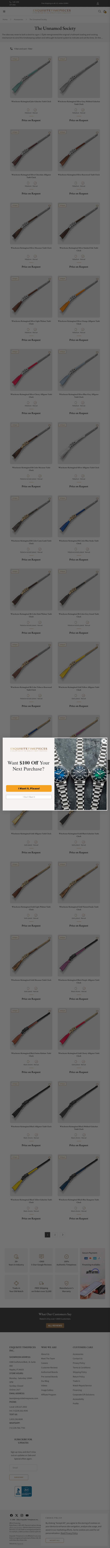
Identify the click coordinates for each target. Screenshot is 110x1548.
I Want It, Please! (29, 788)
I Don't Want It (29, 797)
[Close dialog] (104, 741)
